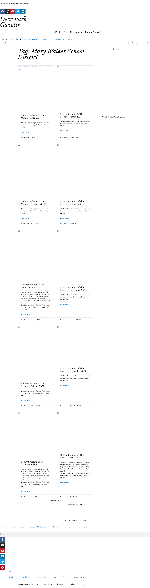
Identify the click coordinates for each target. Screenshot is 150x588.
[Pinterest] (2, 567)
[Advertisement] (103, 82)
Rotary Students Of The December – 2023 (32, 286)
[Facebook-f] (2, 539)
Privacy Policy (40, 577)
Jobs (14, 527)
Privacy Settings (6, 571)
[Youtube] (12, 11)
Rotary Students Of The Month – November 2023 (72, 288)
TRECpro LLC (83, 584)
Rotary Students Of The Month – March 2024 (72, 115)
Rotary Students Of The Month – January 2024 (72, 202)
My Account (54, 527)
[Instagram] (7, 11)
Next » (60, 501)
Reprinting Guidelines (58, 577)
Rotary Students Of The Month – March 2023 (72, 456)
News (4, 527)
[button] (4, 39)
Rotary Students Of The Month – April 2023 (32, 463)
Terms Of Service (77, 577)
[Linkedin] (23, 11)
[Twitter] (17, 11)
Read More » (25, 132)
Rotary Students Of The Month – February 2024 (33, 202)
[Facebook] (2, 11)
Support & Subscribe (38, 527)
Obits (22, 527)
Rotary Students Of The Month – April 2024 (32, 116)
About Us (69, 527)
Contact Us (83, 527)
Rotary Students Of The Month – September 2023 (73, 370)
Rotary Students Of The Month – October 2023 (32, 385)
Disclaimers (26, 577)
